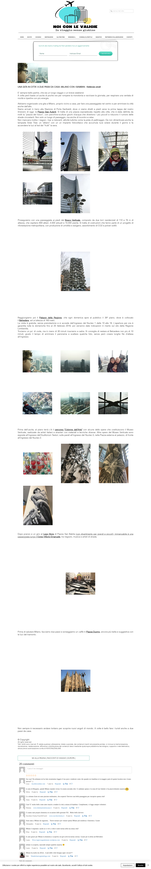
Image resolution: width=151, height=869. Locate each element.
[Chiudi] (148, 865)
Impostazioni (127, 865)
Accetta (140, 865)
